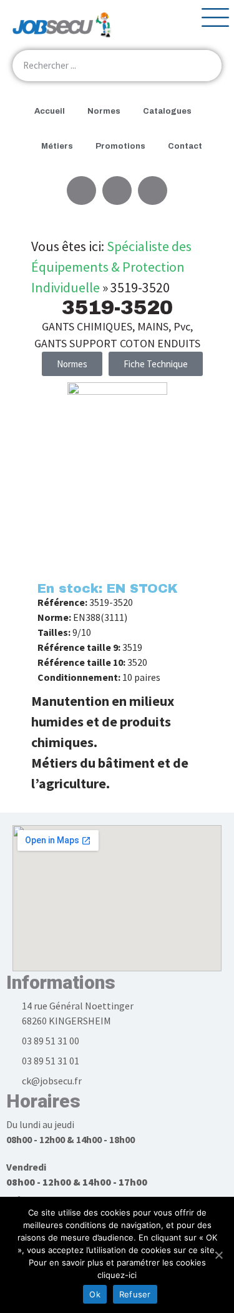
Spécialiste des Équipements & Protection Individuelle (111, 266)
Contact (185, 146)
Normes (103, 111)
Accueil (49, 111)
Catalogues (167, 111)
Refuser (135, 1294)
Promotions (120, 146)
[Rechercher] (206, 65)
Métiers (57, 146)
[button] (156, 364)
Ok (94, 1294)
